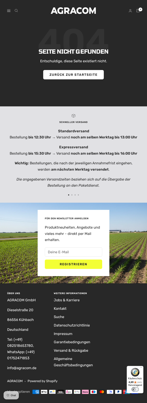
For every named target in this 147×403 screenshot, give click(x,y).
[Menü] (141, 368)
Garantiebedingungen (72, 342)
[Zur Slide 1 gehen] (68, 194)
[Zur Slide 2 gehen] (71, 194)
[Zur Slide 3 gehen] (75, 194)
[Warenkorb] (138, 10)
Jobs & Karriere (67, 300)
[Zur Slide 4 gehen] (78, 194)
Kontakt (60, 308)
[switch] (135, 389)
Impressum (63, 334)
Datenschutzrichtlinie (72, 325)
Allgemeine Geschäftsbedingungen (73, 362)
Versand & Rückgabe (71, 350)
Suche (59, 317)
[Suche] (16, 10)
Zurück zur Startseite (73, 75)
